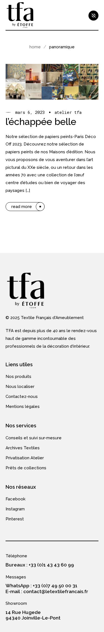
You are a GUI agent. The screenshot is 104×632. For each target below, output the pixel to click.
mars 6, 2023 (30, 112)
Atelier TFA (68, 112)
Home (35, 46)
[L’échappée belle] (52, 82)
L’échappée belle (41, 121)
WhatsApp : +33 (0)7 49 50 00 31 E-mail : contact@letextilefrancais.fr (47, 588)
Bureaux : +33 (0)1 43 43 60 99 (40, 565)
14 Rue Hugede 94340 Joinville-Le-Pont (33, 615)
